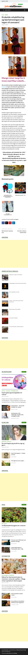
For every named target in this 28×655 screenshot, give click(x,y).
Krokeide (4, 86)
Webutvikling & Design (21, 649)
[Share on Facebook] (3, 222)
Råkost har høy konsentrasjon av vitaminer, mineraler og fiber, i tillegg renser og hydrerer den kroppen (13, 579)
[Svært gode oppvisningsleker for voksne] (14, 382)
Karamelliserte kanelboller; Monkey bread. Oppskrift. (17, 601)
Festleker (8, 390)
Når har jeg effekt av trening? (14, 291)
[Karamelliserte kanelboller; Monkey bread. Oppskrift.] (6, 601)
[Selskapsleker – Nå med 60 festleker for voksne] (6, 405)
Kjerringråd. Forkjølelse (13, 317)
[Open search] (25, 10)
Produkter (11, 575)
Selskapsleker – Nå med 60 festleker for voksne (17, 406)
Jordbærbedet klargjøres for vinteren (13, 525)
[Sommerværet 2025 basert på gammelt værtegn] (6, 540)
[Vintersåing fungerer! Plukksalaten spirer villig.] (6, 547)
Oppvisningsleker (14, 390)
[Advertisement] (14, 254)
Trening (6, 14)
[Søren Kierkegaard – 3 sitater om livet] (6, 453)
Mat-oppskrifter (5, 575)
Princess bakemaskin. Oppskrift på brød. (16, 326)
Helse (3, 14)
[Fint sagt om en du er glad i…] (6, 460)
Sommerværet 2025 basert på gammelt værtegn (18, 540)
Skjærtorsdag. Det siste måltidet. (15, 309)
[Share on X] (6, 222)
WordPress (9, 653)
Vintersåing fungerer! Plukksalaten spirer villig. (17, 548)
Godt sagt (9, 441)
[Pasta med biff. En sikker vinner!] (6, 593)
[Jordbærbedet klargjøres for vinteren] (14, 515)
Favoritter (4, 441)
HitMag (15, 653)
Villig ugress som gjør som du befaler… (16, 274)
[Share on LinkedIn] (13, 222)
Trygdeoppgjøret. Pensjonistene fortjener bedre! (17, 283)
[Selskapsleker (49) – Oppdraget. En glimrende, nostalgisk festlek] (6, 413)
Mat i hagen (4, 523)
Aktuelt (3, 390)
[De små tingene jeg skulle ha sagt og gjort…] (14, 433)
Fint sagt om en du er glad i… (18, 460)
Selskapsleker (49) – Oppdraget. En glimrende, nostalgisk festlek (17, 415)
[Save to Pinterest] (10, 222)
